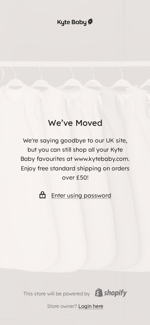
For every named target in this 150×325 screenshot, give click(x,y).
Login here (90, 306)
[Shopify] (108, 293)
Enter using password (81, 195)
